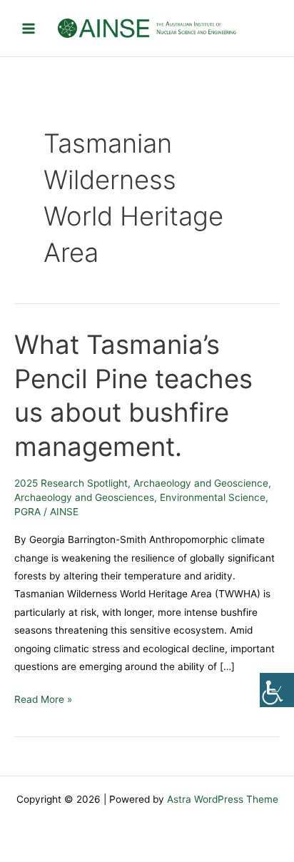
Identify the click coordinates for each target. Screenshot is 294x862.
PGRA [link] (27, 511)
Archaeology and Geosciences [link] (84, 497)
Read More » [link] (43, 698)
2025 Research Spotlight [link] (71, 483)
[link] (277, 690)
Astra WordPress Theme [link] (222, 799)
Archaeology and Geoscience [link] (200, 483)
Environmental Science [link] (212, 497)
